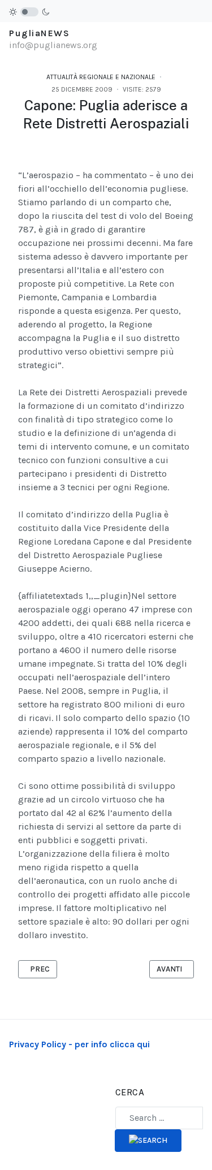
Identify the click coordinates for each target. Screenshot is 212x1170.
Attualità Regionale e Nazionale (100, 77)
